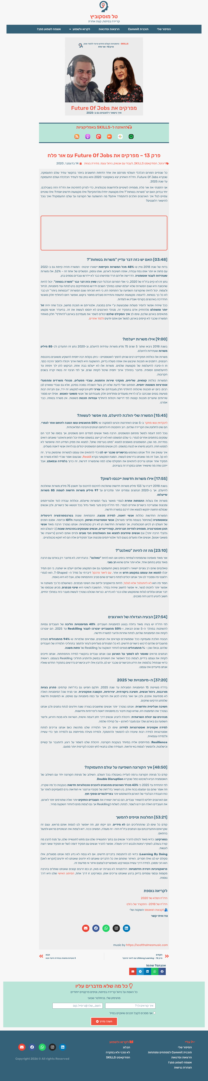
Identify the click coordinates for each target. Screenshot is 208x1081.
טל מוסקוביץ (104, 16)
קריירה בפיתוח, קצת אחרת (104, 21)
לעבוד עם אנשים (123, 163)
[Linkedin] (126, 928)
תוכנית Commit (138, 29)
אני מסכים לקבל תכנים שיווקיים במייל (131, 1013)
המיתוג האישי (66, 873)
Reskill (87, 457)
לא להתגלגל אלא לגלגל (137, 583)
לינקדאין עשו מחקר (156, 423)
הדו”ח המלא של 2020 (154, 898)
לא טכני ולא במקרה (118, 1052)
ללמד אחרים (96, 318)
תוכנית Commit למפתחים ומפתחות (170, 1052)
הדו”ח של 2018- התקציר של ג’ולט (147, 904)
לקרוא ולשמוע (81, 29)
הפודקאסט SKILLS (145, 163)
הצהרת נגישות (183, 1067)
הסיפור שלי (164, 29)
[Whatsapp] (106, 928)
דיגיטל (162, 163)
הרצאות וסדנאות (109, 29)
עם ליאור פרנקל (101, 572)
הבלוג (126, 1047)
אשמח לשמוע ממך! (49, 29)
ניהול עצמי (106, 163)
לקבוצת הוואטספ (154, 910)
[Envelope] (85, 928)
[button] (162, 971)
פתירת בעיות (91, 163)
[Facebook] (96, 928)
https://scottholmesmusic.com (147, 945)
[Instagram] (116, 928)
